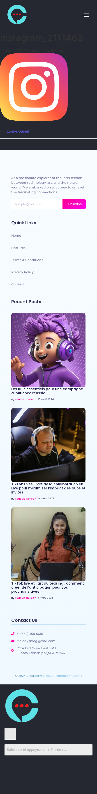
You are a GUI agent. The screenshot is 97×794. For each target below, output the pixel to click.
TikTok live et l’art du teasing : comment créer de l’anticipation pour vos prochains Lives (47, 587)
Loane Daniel (18, 131)
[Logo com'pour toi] (17, 14)
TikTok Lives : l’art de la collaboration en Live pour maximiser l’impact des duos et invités (48, 488)
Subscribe (74, 204)
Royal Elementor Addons (64, 676)
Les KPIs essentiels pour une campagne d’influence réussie (47, 391)
